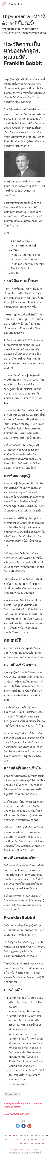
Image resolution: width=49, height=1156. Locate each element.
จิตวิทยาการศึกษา (12, 1094)
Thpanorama (14, 3)
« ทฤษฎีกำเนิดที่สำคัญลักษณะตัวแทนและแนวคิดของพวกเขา (23, 1105)
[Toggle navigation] (43, 3)
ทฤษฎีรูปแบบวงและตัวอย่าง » (17, 1114)
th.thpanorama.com (20, 1149)
